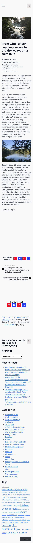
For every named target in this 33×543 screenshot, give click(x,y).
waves (9, 532)
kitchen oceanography (14, 447)
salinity (23, 520)
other (7, 456)
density (5, 497)
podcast (27, 515)
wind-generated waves (10, 71)
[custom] (9, 305)
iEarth (16, 502)
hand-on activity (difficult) (15, 442)
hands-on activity (8, 502)
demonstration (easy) (14, 432)
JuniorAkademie (7, 506)
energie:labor (10, 434)
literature (9, 449)
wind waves (19, 67)
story (7, 469)
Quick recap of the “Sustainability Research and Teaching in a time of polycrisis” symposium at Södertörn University (18, 382)
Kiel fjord (16, 505)
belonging (12, 494)
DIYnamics (11, 497)
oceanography (12, 515)
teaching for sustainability (10, 527)
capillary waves (12, 65)
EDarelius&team (8, 500)
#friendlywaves (11, 414)
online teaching (21, 515)
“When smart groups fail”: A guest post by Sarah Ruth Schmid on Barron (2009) (16, 392)
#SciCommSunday (12, 419)
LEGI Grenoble (12, 512)
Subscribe (26, 539)
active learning (21, 492)
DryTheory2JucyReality (20, 497)
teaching (24, 522)
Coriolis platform (24, 495)
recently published (6, 517)
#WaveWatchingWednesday (15, 489)
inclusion (20, 502)
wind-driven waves (8, 69)
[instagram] (19, 305)
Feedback (9, 437)
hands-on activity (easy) (14, 444)
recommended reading (17, 517)
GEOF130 (22, 500)
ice (14, 502)
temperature (22, 529)
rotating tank (18, 520)
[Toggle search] (29, 6)
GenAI (7, 439)
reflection (5, 520)
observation (10, 454)
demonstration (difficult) (15, 429)
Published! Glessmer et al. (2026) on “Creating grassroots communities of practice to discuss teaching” (17, 371)
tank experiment (12, 471)
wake (4, 533)
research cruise (11, 466)
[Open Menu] (3, 5)
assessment (6, 495)
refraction (12, 520)
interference (26, 502)
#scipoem (9, 422)
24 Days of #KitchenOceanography (15, 425)
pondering (9, 459)
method (8, 452)
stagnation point (8, 67)
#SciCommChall (11, 417)
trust (29, 529)
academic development (8, 492)
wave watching (14, 62)
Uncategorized (11, 474)
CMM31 (17, 494)
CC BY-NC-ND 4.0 (9, 324)
